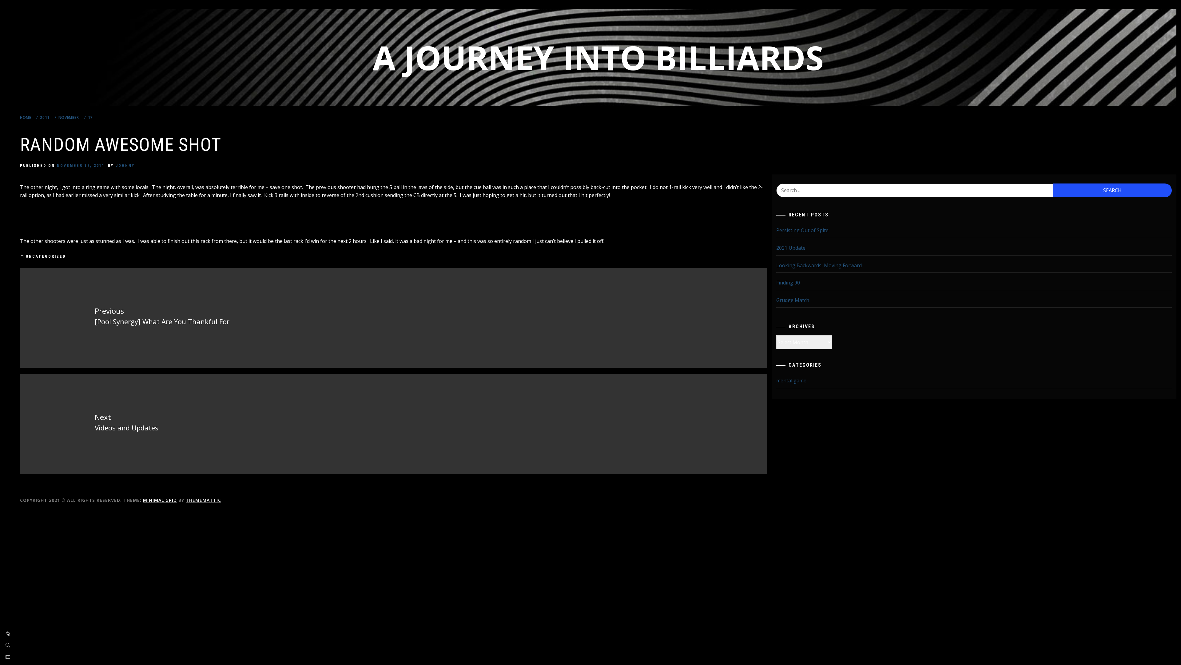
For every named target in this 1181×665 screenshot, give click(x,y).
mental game (791, 380)
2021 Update (790, 247)
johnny (125, 165)
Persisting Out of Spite (802, 230)
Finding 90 (788, 282)
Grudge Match (792, 300)
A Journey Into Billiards (598, 57)
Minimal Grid (160, 500)
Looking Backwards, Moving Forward (819, 265)
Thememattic (203, 500)
